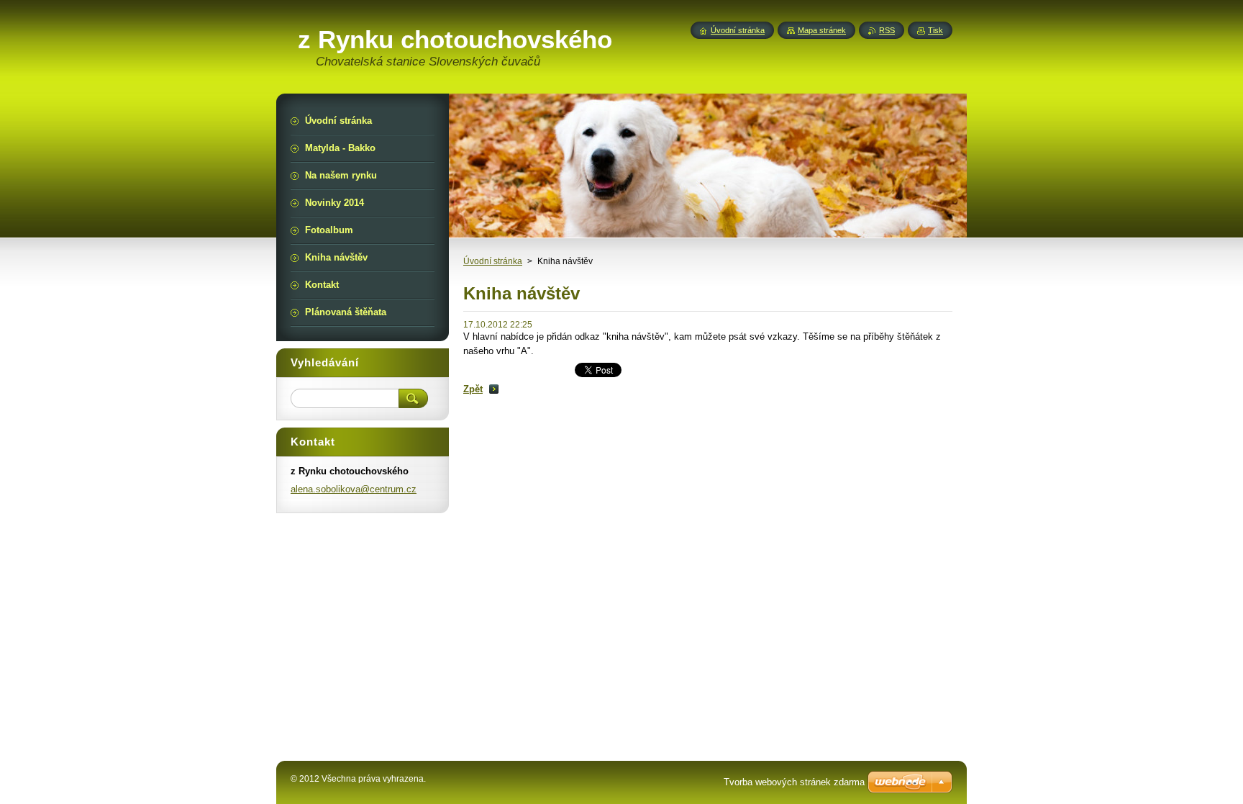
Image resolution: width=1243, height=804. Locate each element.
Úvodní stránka (492, 261)
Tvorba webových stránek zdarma (794, 782)
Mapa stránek (822, 30)
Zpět (473, 389)
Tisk (935, 30)
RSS (887, 30)
